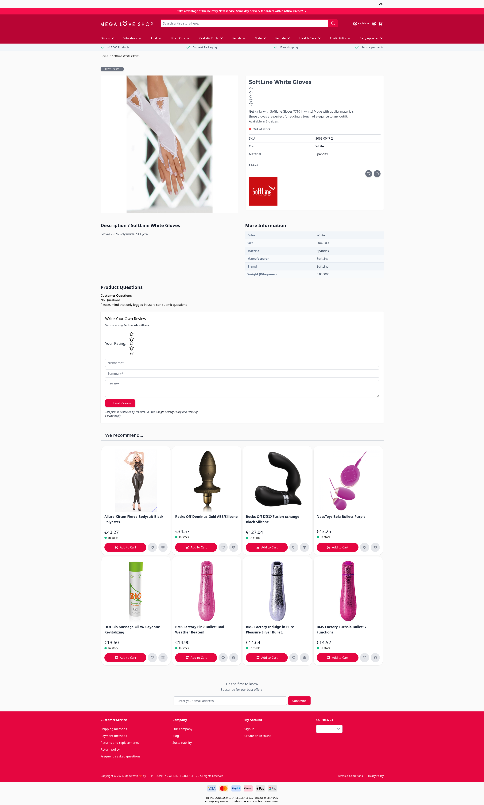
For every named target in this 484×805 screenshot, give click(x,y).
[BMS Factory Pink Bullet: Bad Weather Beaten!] (206, 591)
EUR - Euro (327, 729)
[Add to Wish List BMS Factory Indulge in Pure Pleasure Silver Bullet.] (293, 657)
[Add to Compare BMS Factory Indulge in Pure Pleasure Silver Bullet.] (304, 657)
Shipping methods (114, 729)
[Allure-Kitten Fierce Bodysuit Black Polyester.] (136, 480)
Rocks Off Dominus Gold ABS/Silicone (206, 516)
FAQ (381, 4)
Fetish (236, 38)
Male (258, 38)
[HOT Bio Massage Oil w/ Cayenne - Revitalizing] (136, 591)
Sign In (249, 729)
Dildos (105, 38)
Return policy (110, 749)
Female (280, 38)
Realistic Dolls (209, 38)
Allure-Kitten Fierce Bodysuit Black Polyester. (133, 519)
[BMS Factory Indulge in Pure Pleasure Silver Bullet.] (277, 591)
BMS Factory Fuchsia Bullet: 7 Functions (341, 629)
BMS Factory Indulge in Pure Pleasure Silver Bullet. (270, 629)
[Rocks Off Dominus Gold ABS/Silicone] (206, 480)
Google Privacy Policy (168, 412)
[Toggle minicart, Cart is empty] (381, 24)
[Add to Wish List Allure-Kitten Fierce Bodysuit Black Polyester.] (152, 547)
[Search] (333, 23)
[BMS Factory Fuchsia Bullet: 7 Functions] (348, 591)
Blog (175, 736)
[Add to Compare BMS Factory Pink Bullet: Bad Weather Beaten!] (233, 657)
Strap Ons (178, 38)
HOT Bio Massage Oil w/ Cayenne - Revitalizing (133, 629)
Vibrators (130, 38)
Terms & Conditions (350, 776)
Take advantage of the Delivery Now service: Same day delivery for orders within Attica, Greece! (240, 11)
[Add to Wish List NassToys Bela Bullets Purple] (364, 547)
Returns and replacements (120, 743)
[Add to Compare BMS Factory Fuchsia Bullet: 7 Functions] (375, 657)
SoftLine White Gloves (126, 56)
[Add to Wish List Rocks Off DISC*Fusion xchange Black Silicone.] (293, 547)
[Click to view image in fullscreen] (169, 144)
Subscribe (299, 701)
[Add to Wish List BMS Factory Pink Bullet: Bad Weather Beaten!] (223, 657)
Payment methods (114, 736)
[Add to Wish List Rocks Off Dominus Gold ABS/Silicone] (223, 547)
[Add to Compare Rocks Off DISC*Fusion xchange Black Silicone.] (304, 547)
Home (104, 56)
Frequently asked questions (120, 756)
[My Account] (374, 24)
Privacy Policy (375, 776)
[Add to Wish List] (368, 173)
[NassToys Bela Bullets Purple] (348, 480)
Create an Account (257, 736)
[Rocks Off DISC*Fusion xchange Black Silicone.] (277, 480)
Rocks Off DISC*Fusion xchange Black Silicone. (272, 519)
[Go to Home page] (127, 23)
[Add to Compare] (377, 173)
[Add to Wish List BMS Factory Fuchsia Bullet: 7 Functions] (364, 657)
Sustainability (182, 743)
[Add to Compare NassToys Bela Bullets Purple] (375, 547)
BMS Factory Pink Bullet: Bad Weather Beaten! (199, 629)
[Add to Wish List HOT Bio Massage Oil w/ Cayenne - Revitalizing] (152, 657)
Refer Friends (112, 69)
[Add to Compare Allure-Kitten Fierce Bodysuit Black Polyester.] (163, 547)
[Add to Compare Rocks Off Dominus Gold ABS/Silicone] (233, 547)
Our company (182, 729)
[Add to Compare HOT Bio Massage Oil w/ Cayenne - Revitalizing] (163, 657)
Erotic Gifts (338, 38)
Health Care (307, 38)
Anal (154, 38)
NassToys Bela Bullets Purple (341, 516)
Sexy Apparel (369, 38)
